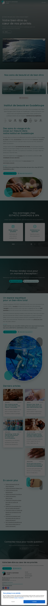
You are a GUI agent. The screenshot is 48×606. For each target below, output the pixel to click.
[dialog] (24, 597)
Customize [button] (13, 601)
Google (15, 597)
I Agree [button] (34, 601)
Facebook (21, 597)
